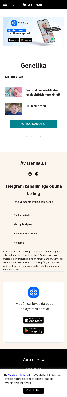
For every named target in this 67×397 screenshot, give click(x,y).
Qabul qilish (33, 390)
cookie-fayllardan (19, 374)
